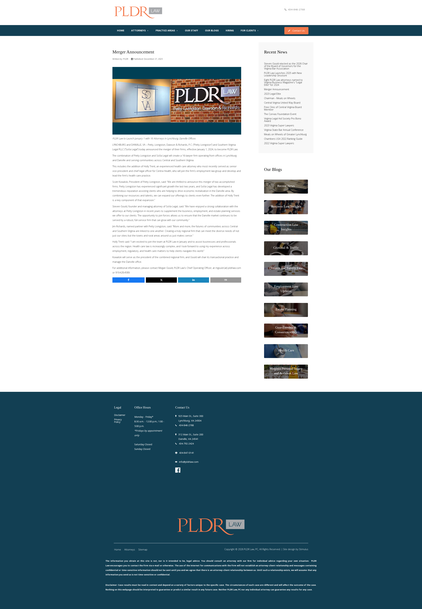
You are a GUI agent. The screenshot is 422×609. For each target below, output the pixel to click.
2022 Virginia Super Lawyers (279, 143)
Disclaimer (119, 415)
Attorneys (138, 30)
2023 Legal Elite (272, 94)
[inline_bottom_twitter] (161, 280)
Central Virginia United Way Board (282, 102)
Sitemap (142, 549)
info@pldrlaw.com (188, 461)
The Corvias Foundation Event (280, 114)
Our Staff (191, 30)
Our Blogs (212, 30)
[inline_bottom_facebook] (128, 280)
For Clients (248, 30)
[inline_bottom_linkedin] (193, 280)
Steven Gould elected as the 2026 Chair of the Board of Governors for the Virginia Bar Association (286, 66)
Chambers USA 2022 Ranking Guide (283, 139)
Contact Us (298, 30)
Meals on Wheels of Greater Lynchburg (285, 134)
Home (120, 30)
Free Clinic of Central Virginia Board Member (283, 108)
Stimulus (303, 549)
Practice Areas (165, 30)
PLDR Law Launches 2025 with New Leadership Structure (283, 74)
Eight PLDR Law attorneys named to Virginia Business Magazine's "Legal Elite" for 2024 (283, 82)
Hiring (230, 30)
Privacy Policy (118, 420)
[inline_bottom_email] (225, 280)
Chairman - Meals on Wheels (279, 98)
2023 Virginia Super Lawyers (279, 125)
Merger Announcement (276, 89)
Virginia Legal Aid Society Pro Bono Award (282, 120)
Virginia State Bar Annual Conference (283, 130)
